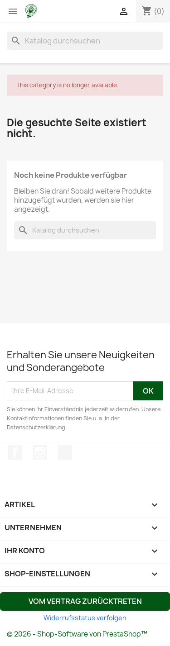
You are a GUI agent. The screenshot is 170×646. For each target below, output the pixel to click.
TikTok (65, 452)
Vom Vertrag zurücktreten (85, 601)
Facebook (15, 452)
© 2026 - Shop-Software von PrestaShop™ (77, 634)
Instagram (40, 452)
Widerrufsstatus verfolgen (85, 617)
